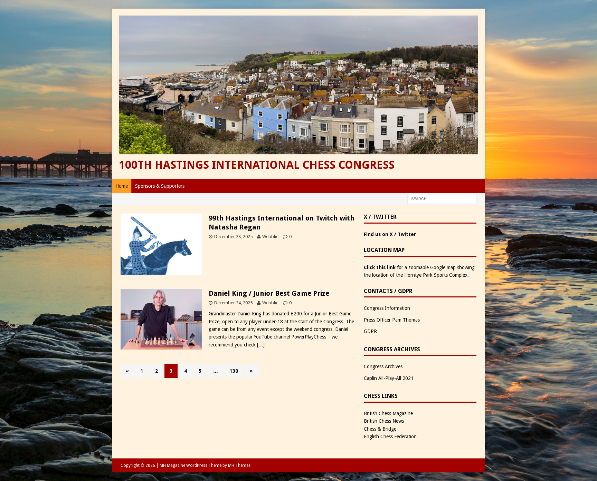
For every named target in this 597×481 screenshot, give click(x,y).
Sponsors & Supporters (159, 186)
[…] (261, 344)
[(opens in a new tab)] (161, 270)
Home (121, 186)
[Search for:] (441, 198)
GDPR (370, 331)
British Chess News (384, 421)
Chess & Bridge (380, 429)
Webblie (270, 236)
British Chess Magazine (388, 413)
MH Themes (239, 465)
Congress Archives (383, 366)
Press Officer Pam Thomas (392, 320)
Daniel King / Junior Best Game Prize (269, 293)
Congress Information (387, 308)
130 (234, 371)
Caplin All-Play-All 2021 (389, 378)
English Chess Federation (390, 436)
